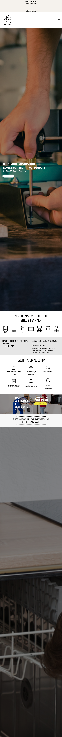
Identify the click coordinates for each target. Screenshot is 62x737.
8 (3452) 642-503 (31, 3)
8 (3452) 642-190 (31, 1)
